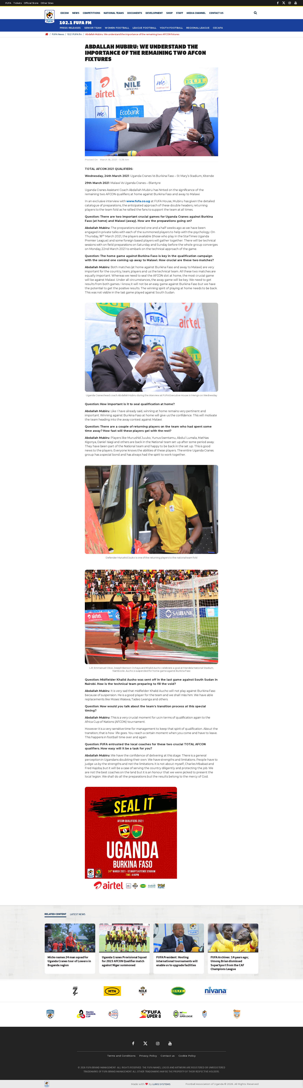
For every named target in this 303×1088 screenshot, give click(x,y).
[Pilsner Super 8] (120, 1014)
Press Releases (70, 28)
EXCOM (64, 13)
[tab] (56, 914)
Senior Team (93, 28)
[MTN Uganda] (84, 991)
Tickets (17, 3)
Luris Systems (161, 1084)
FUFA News (58, 34)
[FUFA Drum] (183, 1014)
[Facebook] (278, 3)
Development (154, 13)
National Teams (114, 13)
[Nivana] (184, 991)
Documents (134, 13)
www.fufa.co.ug (138, 201)
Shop (169, 13)
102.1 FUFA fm (74, 34)
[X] (284, 3)
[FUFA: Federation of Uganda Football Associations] (50, 17)
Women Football (117, 28)
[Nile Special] (118, 991)
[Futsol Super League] (152, 1014)
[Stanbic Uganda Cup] (58, 1014)
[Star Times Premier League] (214, 1014)
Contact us (216, 13)
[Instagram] (290, 3)
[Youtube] (296, 3)
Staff (179, 13)
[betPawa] (218, 991)
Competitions (91, 13)
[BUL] (151, 991)
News (75, 13)
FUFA (8, 3)
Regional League (197, 28)
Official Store (31, 3)
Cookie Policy (187, 1055)
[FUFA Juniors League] (89, 1014)
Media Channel (196, 13)
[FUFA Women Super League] (245, 1014)
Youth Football (171, 28)
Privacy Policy (148, 1055)
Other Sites (47, 3)
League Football (144, 28)
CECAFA (218, 28)
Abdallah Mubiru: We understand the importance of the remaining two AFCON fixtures (132, 34)
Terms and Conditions (121, 1055)
